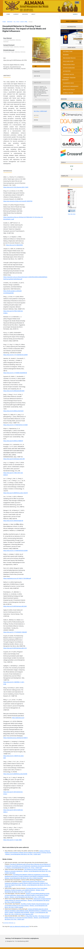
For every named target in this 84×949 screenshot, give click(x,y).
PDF (35, 66)
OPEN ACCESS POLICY (69, 89)
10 (12, 923)
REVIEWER (66, 54)
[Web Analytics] (71, 210)
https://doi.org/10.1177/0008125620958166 (15, 373)
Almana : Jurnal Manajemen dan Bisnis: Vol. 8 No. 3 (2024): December (24, 878)
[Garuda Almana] (72, 142)
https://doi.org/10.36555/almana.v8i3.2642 (15, 606)
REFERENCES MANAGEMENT (71, 86)
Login (77, 2)
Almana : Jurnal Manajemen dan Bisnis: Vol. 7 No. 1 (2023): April (27, 897)
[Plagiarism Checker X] (71, 166)
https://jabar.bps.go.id (18, 717)
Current (16, 14)
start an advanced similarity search (19, 926)
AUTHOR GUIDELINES (69, 68)
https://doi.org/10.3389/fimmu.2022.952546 (15, 774)
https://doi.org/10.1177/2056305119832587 (15, 632)
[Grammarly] (71, 169)
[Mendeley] (72, 166)
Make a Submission (72, 21)
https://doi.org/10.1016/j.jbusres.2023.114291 (15, 187)
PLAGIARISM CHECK (68, 83)
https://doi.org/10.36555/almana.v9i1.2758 (15, 60)
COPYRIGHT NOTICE (68, 74)
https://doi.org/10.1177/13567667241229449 (15, 354)
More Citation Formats (40, 99)
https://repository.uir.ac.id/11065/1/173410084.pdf (17, 578)
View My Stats (71, 214)
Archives (25, 14)
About (33, 14)
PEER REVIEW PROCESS (69, 58)
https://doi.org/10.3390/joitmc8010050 (13, 391)
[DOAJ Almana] (72, 121)
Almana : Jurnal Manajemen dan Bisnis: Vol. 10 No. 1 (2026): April (24, 867)
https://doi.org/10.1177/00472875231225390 (15, 550)
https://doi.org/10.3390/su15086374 (13, 441)
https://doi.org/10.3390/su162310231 (13, 411)
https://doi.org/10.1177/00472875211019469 (15, 425)
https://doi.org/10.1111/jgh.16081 (12, 840)
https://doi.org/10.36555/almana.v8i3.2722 (15, 648)
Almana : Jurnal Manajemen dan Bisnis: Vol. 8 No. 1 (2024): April (23, 854)
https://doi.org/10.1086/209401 (14, 245)
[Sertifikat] (72, 37)
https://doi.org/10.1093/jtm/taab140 (13, 520)
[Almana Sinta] (72, 106)
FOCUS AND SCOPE (68, 61)
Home (8, 14)
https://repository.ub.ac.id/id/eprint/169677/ (15, 738)
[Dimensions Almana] (72, 114)
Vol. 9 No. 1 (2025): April (20, 21)
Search (75, 14)
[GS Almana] (72, 130)
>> (14, 923)
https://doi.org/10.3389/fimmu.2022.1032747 (15, 493)
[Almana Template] (71, 179)
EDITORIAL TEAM (67, 51)
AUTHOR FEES (67, 71)
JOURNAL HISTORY (68, 93)
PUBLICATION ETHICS (69, 64)
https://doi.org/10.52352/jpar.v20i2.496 (14, 459)
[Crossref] (72, 153)
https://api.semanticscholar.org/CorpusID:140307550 (17, 201)
